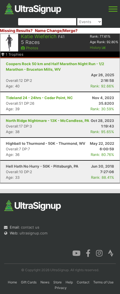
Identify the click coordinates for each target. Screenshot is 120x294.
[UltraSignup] (32, 8)
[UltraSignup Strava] (111, 253)
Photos (31, 48)
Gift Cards (29, 282)
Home (12, 282)
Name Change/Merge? (56, 30)
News (44, 282)
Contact (83, 282)
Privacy (61, 288)
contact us (30, 227)
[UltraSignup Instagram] (99, 253)
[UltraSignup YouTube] (76, 253)
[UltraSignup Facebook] (88, 253)
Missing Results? (16, 30)
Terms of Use (103, 282)
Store (57, 282)
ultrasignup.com (33, 233)
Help (69, 282)
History (96, 47)
